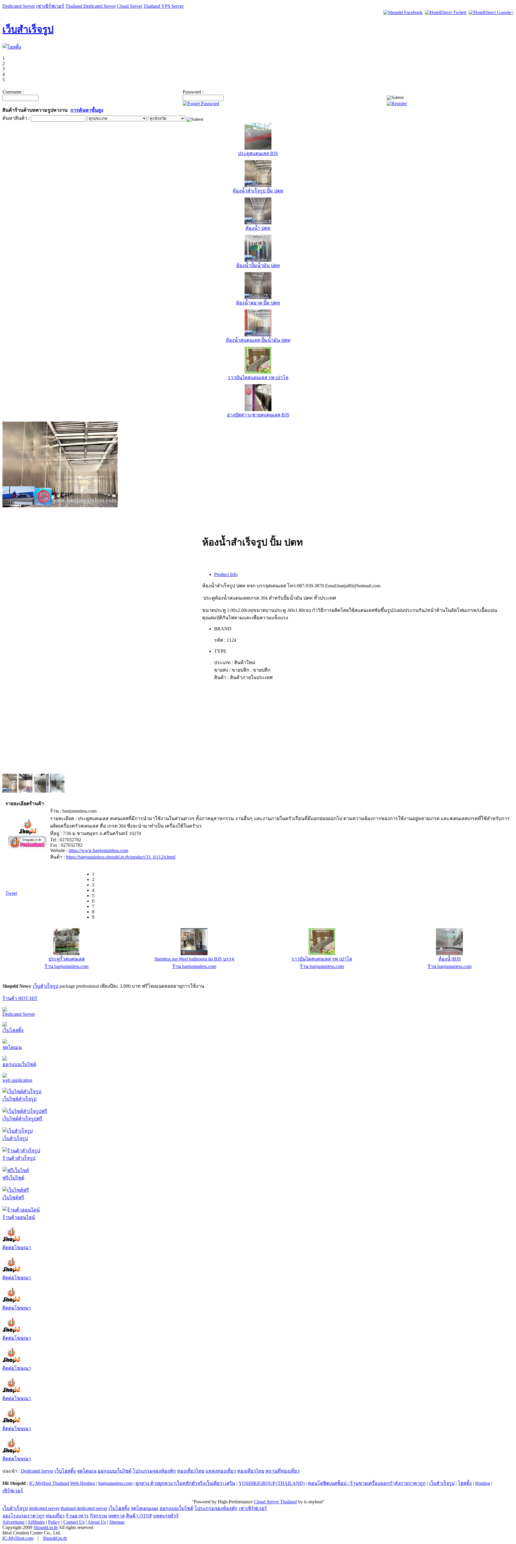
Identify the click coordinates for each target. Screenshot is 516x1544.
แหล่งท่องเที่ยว (220, 1470)
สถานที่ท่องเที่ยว (282, 1470)
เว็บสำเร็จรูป (27, 29)
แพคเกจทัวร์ (166, 1515)
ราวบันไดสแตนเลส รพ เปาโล (258, 377)
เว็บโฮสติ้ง (13, 1030)
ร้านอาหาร (77, 1515)
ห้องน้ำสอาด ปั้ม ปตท (258, 302)
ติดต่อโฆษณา (16, 1247)
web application (17, 1080)
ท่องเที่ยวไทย (190, 1470)
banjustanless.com (115, 1483)
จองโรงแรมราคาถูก (23, 1515)
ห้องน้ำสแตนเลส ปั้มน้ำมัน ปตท (258, 340)
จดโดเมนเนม (144, 1508)
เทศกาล (116, 1515)
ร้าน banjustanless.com (66, 966)
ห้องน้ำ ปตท (258, 228)
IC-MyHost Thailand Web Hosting (62, 1483)
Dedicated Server (18, 6)
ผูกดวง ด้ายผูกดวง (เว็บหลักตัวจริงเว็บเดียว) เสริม (185, 1483)
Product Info (226, 574)
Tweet (11, 893)
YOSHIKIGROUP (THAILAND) (272, 1483)
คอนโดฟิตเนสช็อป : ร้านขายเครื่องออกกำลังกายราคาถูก (367, 1483)
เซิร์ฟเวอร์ (12, 1490)
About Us (96, 1522)
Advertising (13, 1522)
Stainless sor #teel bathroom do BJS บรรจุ (194, 958)
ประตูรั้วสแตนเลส (66, 958)
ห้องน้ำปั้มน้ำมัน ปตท (258, 265)
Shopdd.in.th (45, 1527)
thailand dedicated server (84, 1508)
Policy (54, 1522)
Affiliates (36, 1522)
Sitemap (117, 1522)
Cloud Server (129, 6)
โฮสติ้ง (465, 1483)
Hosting (482, 1483)
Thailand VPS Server (163, 6)
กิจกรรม (98, 1515)
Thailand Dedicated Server (90, 6)
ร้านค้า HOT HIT (20, 998)
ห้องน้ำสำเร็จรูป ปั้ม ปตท (258, 190)
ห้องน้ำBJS (449, 958)
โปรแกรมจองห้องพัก (154, 1470)
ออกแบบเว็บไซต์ (19, 1064)
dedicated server (44, 1508)
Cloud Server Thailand (275, 1501)
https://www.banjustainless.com (98, 850)
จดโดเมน (12, 1047)
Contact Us (74, 1522)
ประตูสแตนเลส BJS (258, 153)
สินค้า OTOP (139, 1515)
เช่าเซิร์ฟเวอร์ (50, 6)
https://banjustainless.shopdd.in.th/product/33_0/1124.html (120, 857)
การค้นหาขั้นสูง (86, 110)
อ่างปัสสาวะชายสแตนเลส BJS (258, 414)
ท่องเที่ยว (55, 1515)
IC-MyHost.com (17, 1538)
